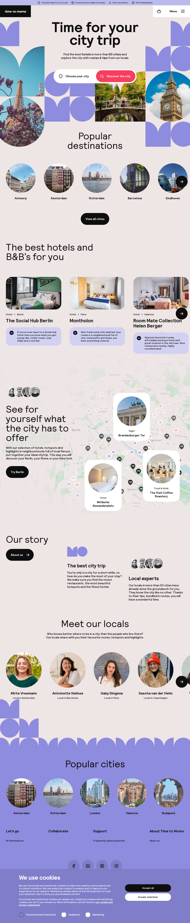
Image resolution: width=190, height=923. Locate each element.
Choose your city (77, 76)
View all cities (95, 219)
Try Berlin (17, 472)
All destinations (15, 840)
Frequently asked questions (109, 840)
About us (17, 555)
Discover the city (119, 76)
